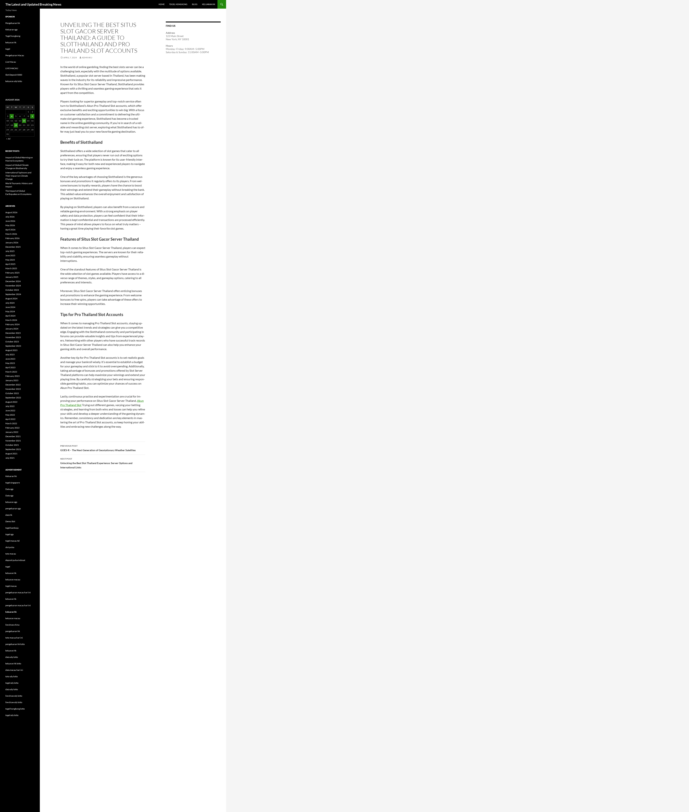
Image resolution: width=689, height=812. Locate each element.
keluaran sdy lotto (13, 81)
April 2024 (10, 315)
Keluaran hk (11, 476)
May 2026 (10, 225)
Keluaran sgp (11, 29)
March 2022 (11, 423)
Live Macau (10, 61)
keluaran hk (10, 42)
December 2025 (13, 246)
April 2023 (10, 367)
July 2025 (10, 251)
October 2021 (12, 445)
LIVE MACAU (11, 68)
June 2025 (10, 255)
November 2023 (13, 337)
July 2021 (10, 458)
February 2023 (12, 376)
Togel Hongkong (178, 4)
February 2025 (12, 272)
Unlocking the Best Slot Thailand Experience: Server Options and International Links (96, 463)
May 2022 (10, 414)
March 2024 (11, 320)
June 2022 (10, 410)
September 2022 (13, 397)
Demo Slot (10, 521)
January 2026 (11, 242)
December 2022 (13, 384)
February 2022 (12, 427)
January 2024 (11, 328)
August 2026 (11, 212)
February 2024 (12, 324)
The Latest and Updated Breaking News (33, 4)
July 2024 (10, 302)
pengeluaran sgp (13, 508)
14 (24, 120)
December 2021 (13, 436)
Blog (194, 4)
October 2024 (12, 290)
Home (162, 4)
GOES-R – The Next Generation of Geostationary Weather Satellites (98, 448)
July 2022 (10, 406)
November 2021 (13, 440)
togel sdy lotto (11, 715)
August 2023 (11, 350)
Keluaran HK (208, 4)
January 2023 (11, 380)
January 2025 (11, 277)
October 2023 (12, 341)
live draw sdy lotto (13, 702)
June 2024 (10, 307)
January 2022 (11, 432)
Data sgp (9, 489)
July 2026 (10, 216)
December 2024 (13, 281)
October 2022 (12, 393)
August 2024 (11, 298)
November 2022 (13, 389)
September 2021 (13, 449)
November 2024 (13, 285)
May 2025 (10, 259)
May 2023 (10, 363)
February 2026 (12, 238)
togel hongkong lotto (15, 708)
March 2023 (11, 371)
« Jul (8, 138)
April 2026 (10, 229)
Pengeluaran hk (12, 23)
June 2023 (10, 358)
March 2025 (11, 268)
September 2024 (13, 294)
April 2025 (10, 264)
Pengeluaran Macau (14, 55)
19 (16, 125)
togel (7, 49)
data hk (8, 515)
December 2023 (13, 333)
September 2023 (13, 346)
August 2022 (11, 402)
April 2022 (10, 419)
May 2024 (10, 311)
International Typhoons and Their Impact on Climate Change (18, 175)
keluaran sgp (11, 502)
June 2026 (10, 221)
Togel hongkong (12, 36)
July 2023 (10, 354)
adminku (87, 57)
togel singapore (12, 482)
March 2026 (11, 234)
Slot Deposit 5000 (13, 74)
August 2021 (11, 453)
